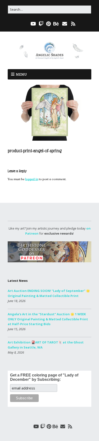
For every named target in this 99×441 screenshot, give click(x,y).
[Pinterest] (48, 24)
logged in (31, 179)
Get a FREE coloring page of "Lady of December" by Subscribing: (44, 377)
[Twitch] (41, 24)
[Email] (64, 24)
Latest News (18, 280)
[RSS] (73, 24)
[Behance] (56, 24)
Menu (21, 74)
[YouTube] (33, 24)
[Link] (25, 24)
